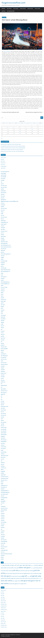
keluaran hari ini (30, 573)
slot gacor (24, 581)
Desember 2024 (3, 625)
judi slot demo (21, 570)
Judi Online (9, 8)
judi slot (15, 570)
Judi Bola (3, 11)
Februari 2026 (3, 600)
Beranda (3, 8)
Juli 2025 (2, 613)
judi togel (24, 573)
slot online (4, 583)
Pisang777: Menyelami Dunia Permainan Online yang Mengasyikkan (13, 147)
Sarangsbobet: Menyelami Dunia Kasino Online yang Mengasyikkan (13, 146)
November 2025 (4, 605)
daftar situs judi (15, 567)
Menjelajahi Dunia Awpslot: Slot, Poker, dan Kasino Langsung (12, 149)
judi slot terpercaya (10, 573)
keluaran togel (37, 573)
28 (26, 133)
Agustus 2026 (3, 590)
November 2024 (4, 627)
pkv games (28, 576)
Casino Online (23, 8)
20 (20, 131)
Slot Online (15, 8)
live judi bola (14, 576)
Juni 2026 (2, 593)
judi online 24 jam (8, 570)
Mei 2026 (2, 595)
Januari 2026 (3, 602)
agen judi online (16, 565)
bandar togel (38, 565)
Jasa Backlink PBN (10, 11)
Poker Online (30, 8)
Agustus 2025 (3, 611)
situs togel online (16, 581)
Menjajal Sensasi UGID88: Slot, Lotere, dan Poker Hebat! (11, 144)
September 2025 (4, 609)
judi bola (36, 567)
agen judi (9, 565)
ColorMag (2, 636)
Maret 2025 (3, 620)
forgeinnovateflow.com (13, 2)
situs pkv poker (40, 578)
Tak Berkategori (3, 166)
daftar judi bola (7, 567)
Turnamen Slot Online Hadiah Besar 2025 (10, 112)
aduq (1, 565)
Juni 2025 (2, 614)
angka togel (28, 565)
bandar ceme (32, 565)
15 (32, 129)
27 (20, 133)
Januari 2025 (3, 623)
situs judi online (24, 578)
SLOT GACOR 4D (7, 51)
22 (32, 131)
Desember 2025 (3, 604)
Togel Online (37, 8)
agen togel (22, 565)
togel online (23, 583)
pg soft (24, 576)
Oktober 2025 (3, 607)
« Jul (1, 138)
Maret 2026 (3, 598)
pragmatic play (35, 576)
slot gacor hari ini (34, 581)
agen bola (5, 565)
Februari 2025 (3, 621)
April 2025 (3, 618)
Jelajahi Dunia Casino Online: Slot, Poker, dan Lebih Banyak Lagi (12, 151)
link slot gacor (6, 576)
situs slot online (6, 581)
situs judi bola (17, 578)
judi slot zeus (18, 573)
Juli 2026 (2, 591)
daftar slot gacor (25, 567)
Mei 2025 (2, 616)
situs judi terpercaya (33, 578)
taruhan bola (11, 583)
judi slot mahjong (29, 570)
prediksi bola (4, 578)
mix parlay (19, 576)
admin (9, 22)
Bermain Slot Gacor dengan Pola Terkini (34, 112)
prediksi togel (10, 578)
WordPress (8, 636)
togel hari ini (18, 583)
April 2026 (3, 597)
